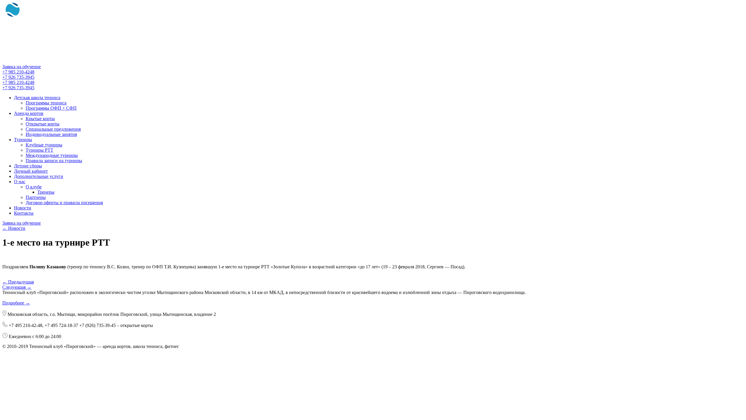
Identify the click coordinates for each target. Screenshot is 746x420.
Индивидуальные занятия (51, 134)
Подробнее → (16, 302)
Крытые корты (40, 118)
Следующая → (16, 287)
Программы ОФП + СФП (51, 108)
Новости (22, 207)
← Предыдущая (18, 281)
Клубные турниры (44, 144)
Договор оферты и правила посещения (64, 202)
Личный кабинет (31, 171)
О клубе (34, 186)
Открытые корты (42, 123)
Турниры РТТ (39, 150)
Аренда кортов (28, 113)
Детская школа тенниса (37, 97)
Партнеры (36, 197)
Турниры (23, 139)
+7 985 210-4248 (18, 71)
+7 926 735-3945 (18, 77)
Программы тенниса (46, 102)
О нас (19, 181)
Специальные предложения (53, 129)
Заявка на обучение (21, 66)
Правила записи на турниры (54, 160)
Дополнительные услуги (38, 176)
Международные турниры (52, 155)
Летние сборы (28, 165)
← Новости (13, 228)
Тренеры (45, 192)
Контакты (24, 213)
